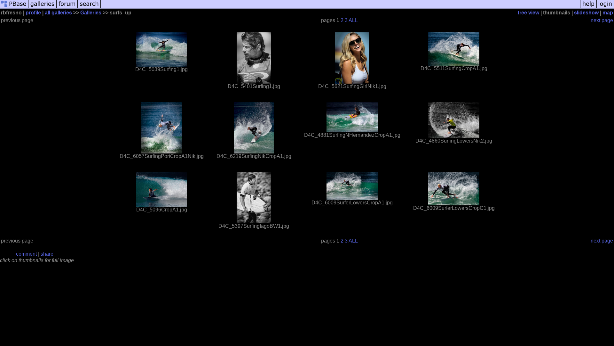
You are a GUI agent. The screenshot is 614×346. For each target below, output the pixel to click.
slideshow (586, 12)
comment (26, 254)
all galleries (58, 12)
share (47, 254)
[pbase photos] (14, 7)
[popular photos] (340, 7)
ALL (353, 20)
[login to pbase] (605, 7)
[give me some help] (588, 7)
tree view (528, 12)
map (607, 12)
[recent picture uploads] (42, 7)
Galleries (90, 12)
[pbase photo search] (89, 7)
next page (602, 20)
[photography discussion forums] (67, 7)
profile (33, 12)
